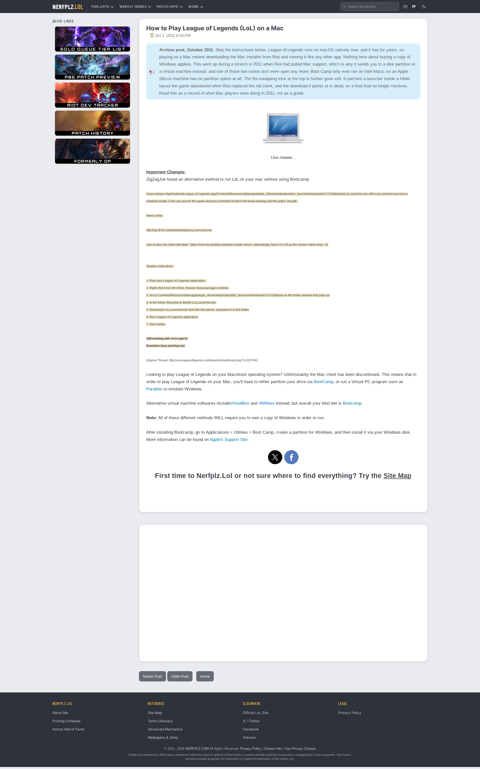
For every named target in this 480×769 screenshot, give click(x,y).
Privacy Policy (349, 713)
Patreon (249, 737)
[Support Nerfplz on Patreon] (414, 6)
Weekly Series (133, 7)
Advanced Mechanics (165, 729)
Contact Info (273, 748)
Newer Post (152, 676)
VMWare (266, 403)
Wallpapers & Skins (163, 737)
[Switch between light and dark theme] (424, 6)
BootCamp (323, 381)
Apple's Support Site (229, 439)
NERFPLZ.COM (197, 748)
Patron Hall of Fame (68, 729)
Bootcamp (352, 403)
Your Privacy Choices (300, 748)
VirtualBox (239, 403)
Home (205, 676)
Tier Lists (100, 7)
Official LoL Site (255, 713)
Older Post (179, 676)
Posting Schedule (66, 721)
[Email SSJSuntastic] (405, 6)
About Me (60, 713)
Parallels (154, 389)
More (193, 7)
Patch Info (167, 7)
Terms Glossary (160, 721)
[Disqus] (283, 592)
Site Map (398, 475)
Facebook (251, 729)
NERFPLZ (67, 6)
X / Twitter (251, 721)
